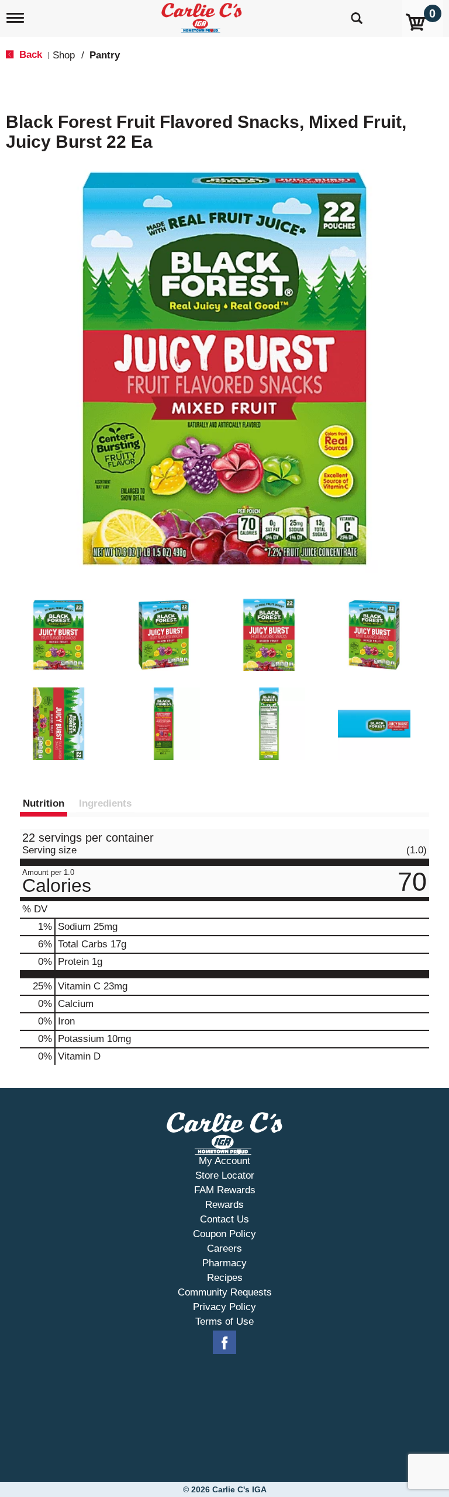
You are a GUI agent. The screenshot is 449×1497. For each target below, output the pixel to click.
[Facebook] (224, 1343)
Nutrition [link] (43, 803)
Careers (224, 1248)
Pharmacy (224, 1263)
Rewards (224, 1204)
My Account (224, 1160)
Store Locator (224, 1175)
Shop (64, 55)
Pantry (104, 55)
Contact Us (224, 1219)
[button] (58, 634)
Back (29, 54)
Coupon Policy (224, 1233)
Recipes (225, 1277)
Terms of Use (224, 1321)
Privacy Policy (224, 1306)
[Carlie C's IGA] (203, 15)
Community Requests (225, 1292)
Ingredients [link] (105, 803)
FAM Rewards (224, 1190)
